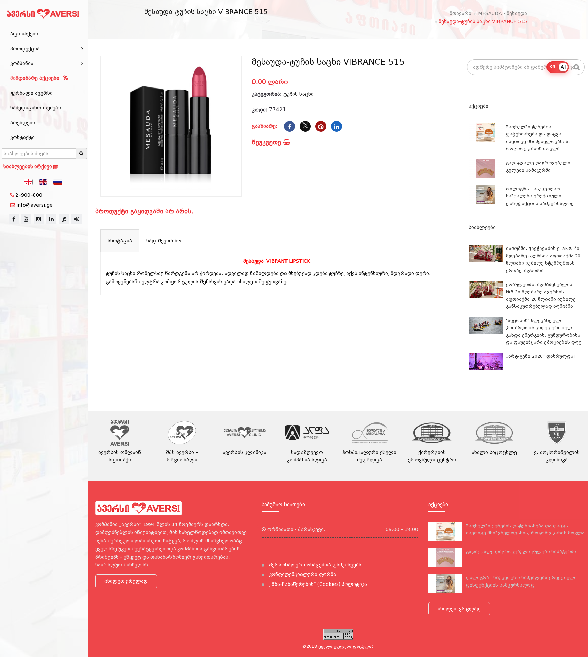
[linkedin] (51, 219)
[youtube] (26, 219)
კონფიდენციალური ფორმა (302, 574)
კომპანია (21, 63)
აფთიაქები (24, 34)
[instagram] (39, 219)
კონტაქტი (22, 137)
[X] (305, 126)
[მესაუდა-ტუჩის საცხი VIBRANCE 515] (171, 126)
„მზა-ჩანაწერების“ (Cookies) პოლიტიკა (317, 584)
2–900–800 (28, 195)
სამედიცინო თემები (35, 108)
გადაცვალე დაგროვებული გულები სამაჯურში (521, 551)
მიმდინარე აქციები (35, 78)
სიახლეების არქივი (28, 166)
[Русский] (57, 181)
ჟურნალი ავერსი (31, 93)
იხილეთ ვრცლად (126, 581)
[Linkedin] (336, 126)
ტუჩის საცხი (298, 94)
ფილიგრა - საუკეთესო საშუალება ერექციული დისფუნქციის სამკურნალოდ (540, 196)
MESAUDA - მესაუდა (502, 13)
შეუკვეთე (267, 142)
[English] (43, 181)
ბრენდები (22, 122)
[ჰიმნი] (64, 219)
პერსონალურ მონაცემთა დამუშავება (314, 564)
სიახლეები (482, 227)
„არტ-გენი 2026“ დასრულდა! (540, 356)
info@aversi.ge (34, 205)
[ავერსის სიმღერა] (76, 219)
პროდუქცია (25, 49)
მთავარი (460, 13)
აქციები (478, 106)
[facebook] (14, 219)
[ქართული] (28, 181)
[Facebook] (289, 126)
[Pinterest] (320, 126)
